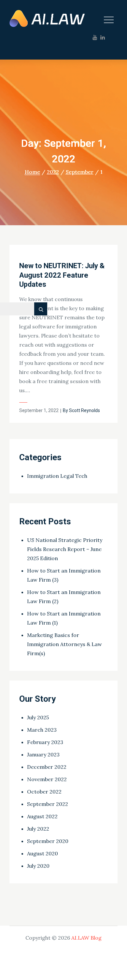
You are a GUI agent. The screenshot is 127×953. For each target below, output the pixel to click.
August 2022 (42, 816)
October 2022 (44, 791)
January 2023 (43, 754)
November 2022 (47, 779)
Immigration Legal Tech (57, 476)
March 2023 (42, 729)
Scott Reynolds (84, 410)
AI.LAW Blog (86, 937)
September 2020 (47, 841)
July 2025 (38, 717)
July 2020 (38, 866)
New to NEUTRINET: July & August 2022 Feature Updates (62, 275)
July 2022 (38, 828)
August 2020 (42, 853)
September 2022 (47, 804)
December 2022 (46, 767)
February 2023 (45, 742)
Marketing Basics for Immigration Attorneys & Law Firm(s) (64, 644)
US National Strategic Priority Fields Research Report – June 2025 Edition (64, 549)
